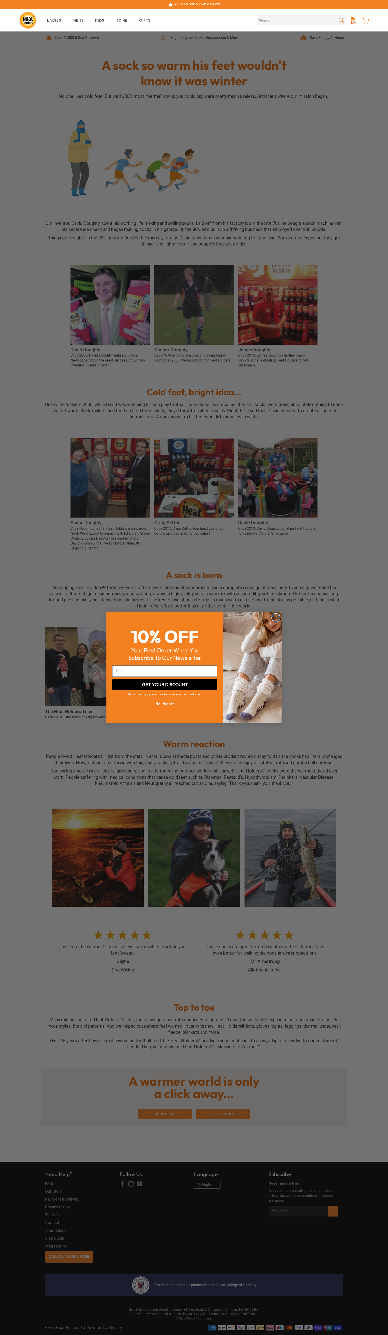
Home (122, 20)
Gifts (144, 20)
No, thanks (164, 703)
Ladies (54, 20)
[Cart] (365, 20)
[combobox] (296, 20)
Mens (78, 20)
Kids (99, 20)
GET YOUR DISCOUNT (165, 684)
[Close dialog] (276, 618)
